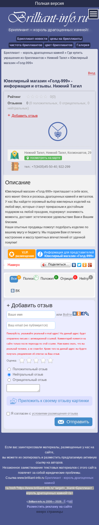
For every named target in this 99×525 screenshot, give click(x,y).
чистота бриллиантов (26, 45)
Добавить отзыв (25, 115)
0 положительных (43, 103)
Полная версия (49, 3)
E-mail (68, 501)
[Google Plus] (90, 265)
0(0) (52, 97)
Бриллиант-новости (32, 39)
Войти (67, 314)
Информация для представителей (69, 254)
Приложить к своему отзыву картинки (53, 401)
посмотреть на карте (44, 158)
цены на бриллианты (66, 39)
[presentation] (14, 279)
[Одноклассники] (84, 265)
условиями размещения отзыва (55, 413)
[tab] (14, 279)
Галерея (83, 45)
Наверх (14, 265)
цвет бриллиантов (58, 45)
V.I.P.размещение (24, 254)
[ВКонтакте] (74, 265)
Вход (91, 73)
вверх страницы (49, 512)
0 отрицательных (72, 103)
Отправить (78, 421)
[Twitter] (79, 265)
